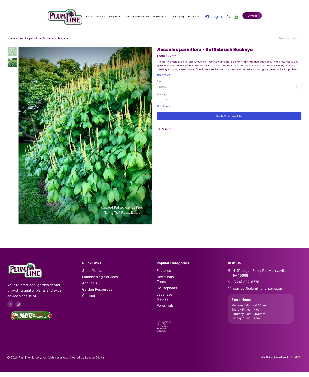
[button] (236, 16)
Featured (164, 270)
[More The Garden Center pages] (148, 16)
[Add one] (173, 100)
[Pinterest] (166, 129)
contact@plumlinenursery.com (258, 288)
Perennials (165, 305)
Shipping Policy (162, 326)
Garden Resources (97, 289)
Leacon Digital (94, 357)
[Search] (228, 16)
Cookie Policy (162, 331)
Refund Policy (162, 329)
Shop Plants (92, 270)
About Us (89, 283)
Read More (163, 74)
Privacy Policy (162, 324)
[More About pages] (104, 16)
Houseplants (167, 288)
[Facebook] (162, 129)
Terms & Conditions (164, 322)
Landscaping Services (100, 277)
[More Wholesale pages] (165, 16)
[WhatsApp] (158, 129)
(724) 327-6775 (246, 282)
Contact (88, 296)
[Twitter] (170, 129)
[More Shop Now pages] (121, 16)
